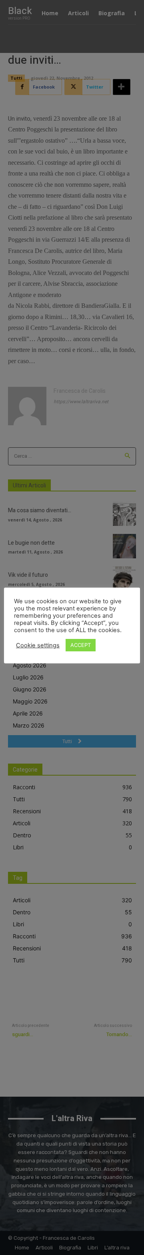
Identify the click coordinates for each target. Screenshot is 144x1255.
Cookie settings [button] (38, 645)
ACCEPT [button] (80, 645)
